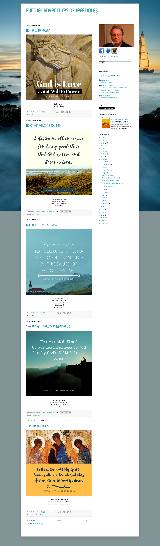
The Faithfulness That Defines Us (48, 327)
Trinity (46, 514)
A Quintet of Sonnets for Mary (109, 97)
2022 (102, 143)
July (103, 189)
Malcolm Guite (106, 96)
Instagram (114, 56)
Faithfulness (35, 415)
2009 (102, 220)
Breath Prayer (36, 514)
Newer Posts (31, 520)
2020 (102, 148)
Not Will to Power (38, 31)
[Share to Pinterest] (70, 112)
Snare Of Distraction (107, 82)
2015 (102, 207)
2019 (102, 151)
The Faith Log (105, 118)
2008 (102, 223)
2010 (102, 218)
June (104, 192)
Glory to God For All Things (110, 91)
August (104, 173)
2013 (102, 209)
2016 (102, 159)
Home (59, 520)
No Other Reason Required (43, 126)
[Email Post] (57, 112)
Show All (132, 100)
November (106, 164)
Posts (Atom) (39, 524)
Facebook (102, 56)
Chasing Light (105, 80)
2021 (102, 146)
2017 (102, 156)
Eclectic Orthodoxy (107, 85)
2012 (102, 212)
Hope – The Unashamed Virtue (110, 92)
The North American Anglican (111, 75)
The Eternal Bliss (37, 426)
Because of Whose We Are (42, 225)
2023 (102, 140)
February (105, 203)
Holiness (34, 316)
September (106, 170)
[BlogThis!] (63, 112)
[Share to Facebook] (67, 112)
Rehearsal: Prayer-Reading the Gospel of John (114, 87)
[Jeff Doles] (116, 36)
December (106, 162)
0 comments (50, 112)
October (105, 167)
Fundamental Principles (107, 77)
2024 (102, 137)
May (104, 195)
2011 (102, 215)
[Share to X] (65, 112)
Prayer (42, 514)
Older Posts (87, 520)
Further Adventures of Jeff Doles (62, 10)
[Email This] (61, 112)
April (104, 198)
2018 (102, 154)
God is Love (35, 114)
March (104, 200)
